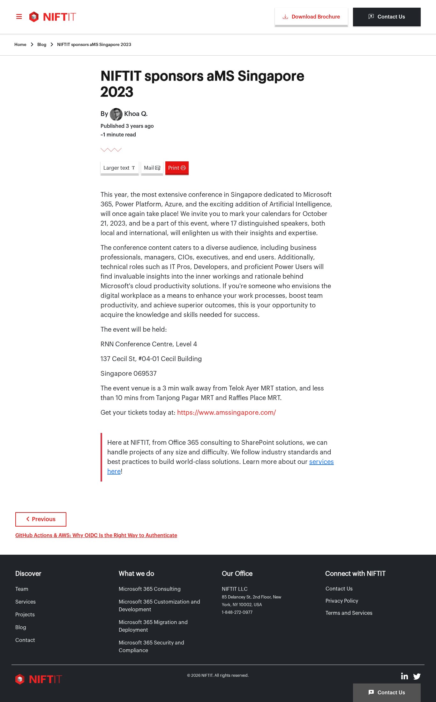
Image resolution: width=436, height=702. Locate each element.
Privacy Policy (342, 601)
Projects (25, 614)
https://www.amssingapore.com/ (226, 413)
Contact (25, 640)
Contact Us (390, 16)
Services (25, 602)
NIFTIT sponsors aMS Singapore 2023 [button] (94, 44)
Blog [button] (41, 44)
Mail (149, 168)
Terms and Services (349, 613)
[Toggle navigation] (19, 17)
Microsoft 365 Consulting (150, 589)
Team (21, 589)
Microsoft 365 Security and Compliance (151, 646)
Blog (20, 627)
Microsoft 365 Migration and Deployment (153, 626)
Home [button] (20, 44)
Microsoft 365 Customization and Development (159, 605)
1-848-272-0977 (237, 612)
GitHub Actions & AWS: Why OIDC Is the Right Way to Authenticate (96, 535)
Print (174, 168)
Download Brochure (315, 16)
